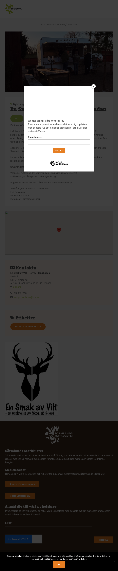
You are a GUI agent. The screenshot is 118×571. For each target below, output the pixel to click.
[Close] (93, 86)
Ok (59, 564)
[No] (114, 561)
